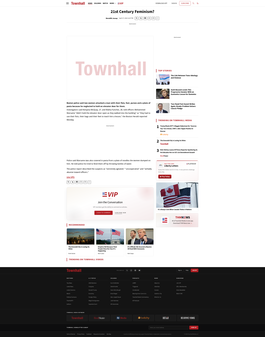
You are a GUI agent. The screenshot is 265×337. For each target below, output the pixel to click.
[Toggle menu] (67, 3)
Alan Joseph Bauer (116, 297)
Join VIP (194, 270)
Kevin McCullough (115, 290)
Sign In (180, 270)
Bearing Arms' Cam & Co (139, 294)
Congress (91, 286)
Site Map (109, 334)
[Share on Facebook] (145, 18)
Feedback (89, 334)
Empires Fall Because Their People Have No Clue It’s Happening (107, 249)
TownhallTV (70, 301)
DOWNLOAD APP (161, 3)
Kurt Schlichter (115, 283)
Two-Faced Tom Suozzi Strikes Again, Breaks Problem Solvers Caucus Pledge (183, 106)
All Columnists (114, 304)
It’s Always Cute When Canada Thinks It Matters (175, 210)
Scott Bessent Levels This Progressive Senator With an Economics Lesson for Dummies (183, 92)
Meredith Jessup (111, 18)
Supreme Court (93, 304)
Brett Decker (71, 253)
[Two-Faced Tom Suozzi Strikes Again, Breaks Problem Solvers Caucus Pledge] (163, 108)
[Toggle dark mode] (198, 3)
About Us (156, 283)
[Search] (193, 3)
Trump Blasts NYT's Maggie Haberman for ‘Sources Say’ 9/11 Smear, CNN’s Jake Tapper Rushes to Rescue (178, 128)
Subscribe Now (120, 213)
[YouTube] (139, 270)
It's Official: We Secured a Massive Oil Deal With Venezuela (140, 248)
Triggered (135, 286)
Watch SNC (179, 294)
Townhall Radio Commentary (140, 297)
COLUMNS (97, 3)
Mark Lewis (101, 253)
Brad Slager (114, 294)
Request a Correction (99, 334)
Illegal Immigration (94, 301)
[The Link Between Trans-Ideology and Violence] (163, 79)
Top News (69, 283)
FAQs (187, 270)
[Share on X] (136, 18)
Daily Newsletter (180, 290)
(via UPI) (70, 177)
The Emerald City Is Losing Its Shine (78, 248)
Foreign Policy (92, 297)
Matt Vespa (131, 253)
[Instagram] (131, 270)
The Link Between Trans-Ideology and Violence (184, 76)
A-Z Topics (92, 278)
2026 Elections (92, 283)
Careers (156, 290)
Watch (68, 294)
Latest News (70, 286)
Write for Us (157, 297)
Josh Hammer (114, 301)
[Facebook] (135, 270)
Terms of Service (71, 334)
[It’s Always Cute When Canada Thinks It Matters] (177, 195)
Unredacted (135, 290)
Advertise (157, 286)
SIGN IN (174, 3)
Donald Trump (93, 290)
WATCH (105, 3)
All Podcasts (135, 301)
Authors (69, 304)
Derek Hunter (114, 286)
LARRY (134, 283)
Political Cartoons (71, 297)
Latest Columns (71, 290)
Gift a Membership (181, 286)
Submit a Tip (158, 294)
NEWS (90, 3)
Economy (91, 294)
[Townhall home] (74, 270)
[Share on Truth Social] (141, 18)
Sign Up (194, 327)
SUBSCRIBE (185, 3)
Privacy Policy (80, 334)
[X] (127, 270)
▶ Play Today (165, 176)
